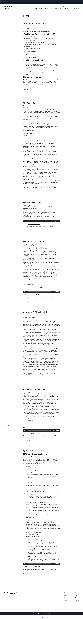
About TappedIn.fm (27, 6)
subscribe (26, 228)
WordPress (77, 608)
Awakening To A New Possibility (36, 312)
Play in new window (32, 224)
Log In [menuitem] (3, 0)
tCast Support (47, 8)
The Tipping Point (30, 103)
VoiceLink (66, 8)
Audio (24, 427)
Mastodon (49, 613)
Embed (38, 224)
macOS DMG (28, 53)
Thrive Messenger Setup (56, 8)
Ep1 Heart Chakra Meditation (35, 451)
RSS (55, 226)
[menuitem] (1, 1)
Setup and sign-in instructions (47, 3)
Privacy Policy (61, 6)
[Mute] (55, 221)
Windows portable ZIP (31, 51)
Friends (55, 6)
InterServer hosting (39, 617)
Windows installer (30, 50)
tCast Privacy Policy (38, 8)
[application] (41, 221)
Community (35, 6)
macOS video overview (31, 55)
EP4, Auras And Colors (32, 203)
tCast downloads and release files (33, 48)
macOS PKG (28, 54)
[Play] (24, 221)
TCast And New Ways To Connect (37, 23)
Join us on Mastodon (7, 425)
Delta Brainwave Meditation (34, 389)
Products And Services (74, 8)
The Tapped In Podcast (8, 7)
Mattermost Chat (43, 613)
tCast (77, 6)
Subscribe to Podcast (70, 6)
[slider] (57, 221)
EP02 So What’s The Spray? (34, 241)
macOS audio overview (31, 57)
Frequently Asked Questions (45, 6)
